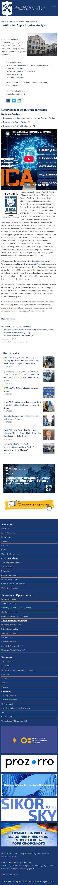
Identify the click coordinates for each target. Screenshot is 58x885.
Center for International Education (14, 616)
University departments (10, 554)
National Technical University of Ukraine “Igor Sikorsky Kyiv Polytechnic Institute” (30, 8)
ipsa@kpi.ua (17, 74)
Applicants (5, 666)
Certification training (9, 612)
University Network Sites (11, 625)
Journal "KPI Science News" (12, 646)
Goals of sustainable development (14, 721)
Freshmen (5, 674)
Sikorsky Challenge (8, 696)
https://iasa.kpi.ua (17, 77)
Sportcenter (5, 571)
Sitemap (9, 863)
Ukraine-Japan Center (9, 580)
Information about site (22, 863)
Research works (7, 638)
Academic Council (8, 533)
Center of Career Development (13, 584)
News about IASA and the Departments (16, 327)
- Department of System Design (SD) (15, 333)
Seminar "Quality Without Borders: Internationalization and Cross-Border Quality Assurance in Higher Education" (21, 447)
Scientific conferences (9, 633)
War (2, 712)
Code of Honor (7, 704)
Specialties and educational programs (15, 708)
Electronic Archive (8, 642)
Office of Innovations (9, 588)
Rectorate (4, 529)
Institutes (5, 339)
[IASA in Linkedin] (19, 100)
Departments (6, 537)
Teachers (4, 687)
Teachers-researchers (9, 700)
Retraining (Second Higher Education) (16, 608)
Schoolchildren (7, 662)
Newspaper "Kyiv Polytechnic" (13, 650)
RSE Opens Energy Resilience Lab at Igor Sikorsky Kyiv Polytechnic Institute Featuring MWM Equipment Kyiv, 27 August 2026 (21, 361)
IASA (14, 339)
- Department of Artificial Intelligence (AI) (17, 336)
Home (3, 21)
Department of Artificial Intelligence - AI (19, 126)
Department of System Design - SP (16, 122)
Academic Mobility (8, 604)
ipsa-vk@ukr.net (18, 94)
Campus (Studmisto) (9, 575)
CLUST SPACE (7, 717)
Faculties (4, 546)
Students (4, 678)
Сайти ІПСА (6, 342)
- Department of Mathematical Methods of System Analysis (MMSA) (27, 330)
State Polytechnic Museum (11, 562)
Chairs (3, 550)
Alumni (4, 683)
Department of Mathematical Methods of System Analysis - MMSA (29, 118)
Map (3, 863)
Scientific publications (9, 629)
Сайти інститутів (21, 342)
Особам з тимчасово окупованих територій (19, 670)
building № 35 (22, 65)
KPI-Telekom (6, 567)
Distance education (8, 599)
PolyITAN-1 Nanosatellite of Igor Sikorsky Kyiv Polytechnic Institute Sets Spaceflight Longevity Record (22, 405)
